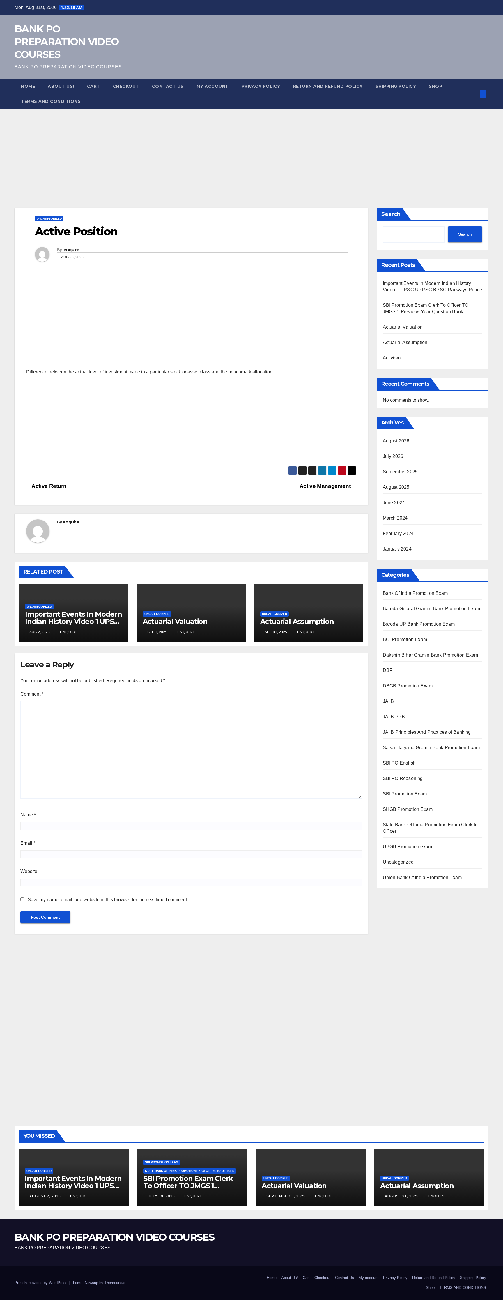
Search (391, 214)
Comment (31, 694)
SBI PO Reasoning (403, 778)
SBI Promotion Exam (405, 793)
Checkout (126, 86)
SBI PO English (399, 763)
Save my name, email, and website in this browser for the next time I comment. (108, 899)
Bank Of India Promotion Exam (415, 593)
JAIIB (388, 701)
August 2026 (396, 440)
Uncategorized (49, 218)
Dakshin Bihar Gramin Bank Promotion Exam (430, 654)
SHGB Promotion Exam (408, 809)
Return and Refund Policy (328, 86)
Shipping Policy (396, 86)
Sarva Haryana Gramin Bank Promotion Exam (431, 747)
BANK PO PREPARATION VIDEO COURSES (66, 42)
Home (28, 86)
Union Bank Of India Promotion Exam (422, 877)
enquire (71, 249)
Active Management (326, 486)
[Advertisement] (174, 149)
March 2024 (395, 518)
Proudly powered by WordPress (42, 1282)
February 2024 (398, 533)
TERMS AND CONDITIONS (51, 101)
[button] (473, 93)
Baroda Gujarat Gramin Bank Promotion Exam (431, 608)
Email (27, 843)
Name (28, 814)
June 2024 (394, 502)
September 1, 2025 (286, 1196)
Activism (392, 357)
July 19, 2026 (162, 1196)
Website (28, 871)
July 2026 (393, 456)
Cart (93, 86)
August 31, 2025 (402, 1196)
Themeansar (115, 1282)
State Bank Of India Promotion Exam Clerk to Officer (189, 1170)
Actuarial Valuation (175, 621)
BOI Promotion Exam (405, 639)
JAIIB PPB (394, 716)
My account (212, 86)
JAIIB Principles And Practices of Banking (427, 732)
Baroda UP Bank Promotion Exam (419, 624)
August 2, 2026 (45, 1196)
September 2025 (400, 471)
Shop (435, 86)
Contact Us (168, 86)
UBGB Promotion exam (407, 846)
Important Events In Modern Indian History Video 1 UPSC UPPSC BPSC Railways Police (73, 1185)
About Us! (61, 86)
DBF (388, 670)
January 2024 (397, 548)
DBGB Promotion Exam (408, 685)
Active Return (48, 486)
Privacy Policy (261, 86)
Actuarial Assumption (297, 621)
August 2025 (396, 487)
